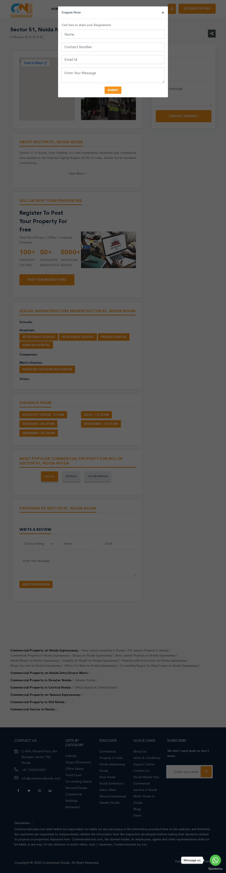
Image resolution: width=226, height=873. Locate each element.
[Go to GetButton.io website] (215, 868)
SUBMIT (113, 90)
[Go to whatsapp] (215, 860)
